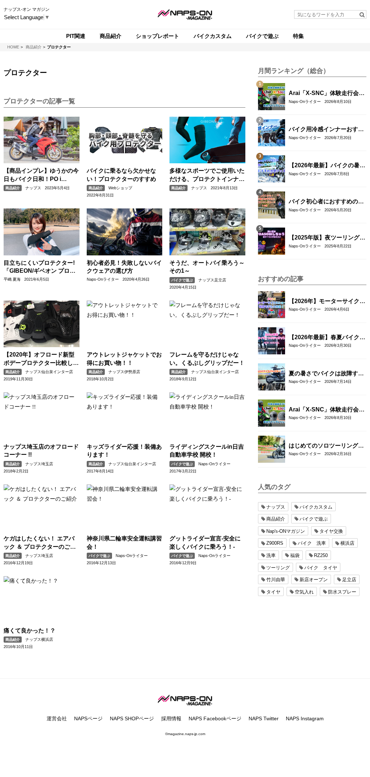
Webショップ (120, 188)
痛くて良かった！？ (30, 630)
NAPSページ (88, 718)
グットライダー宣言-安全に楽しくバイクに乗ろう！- (205, 542)
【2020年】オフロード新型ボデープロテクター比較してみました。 (41, 359)
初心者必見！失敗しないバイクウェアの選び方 (124, 267)
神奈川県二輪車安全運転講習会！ (124, 542)
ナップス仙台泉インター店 (49, 372)
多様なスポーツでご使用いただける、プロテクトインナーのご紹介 (207, 175)
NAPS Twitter (264, 718)
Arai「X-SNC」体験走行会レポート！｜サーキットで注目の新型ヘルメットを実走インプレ (327, 93)
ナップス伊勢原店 (124, 372)
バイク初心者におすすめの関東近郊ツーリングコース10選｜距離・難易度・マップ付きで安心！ (327, 202)
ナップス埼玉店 (39, 464)
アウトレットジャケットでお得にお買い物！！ (124, 358)
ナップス (33, 188)
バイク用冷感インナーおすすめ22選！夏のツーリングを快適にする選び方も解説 (327, 129)
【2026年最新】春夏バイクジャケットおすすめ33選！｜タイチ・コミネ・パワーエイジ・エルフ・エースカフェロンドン (327, 337)
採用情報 (171, 718)
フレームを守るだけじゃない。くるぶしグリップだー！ (207, 358)
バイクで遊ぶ (182, 280)
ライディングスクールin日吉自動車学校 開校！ (206, 451)
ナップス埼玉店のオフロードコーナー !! (41, 451)
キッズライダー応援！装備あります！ (124, 451)
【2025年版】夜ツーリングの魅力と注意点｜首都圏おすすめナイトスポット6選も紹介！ (327, 238)
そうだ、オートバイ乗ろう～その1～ (207, 267)
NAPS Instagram (305, 718)
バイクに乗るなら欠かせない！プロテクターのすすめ (121, 175)
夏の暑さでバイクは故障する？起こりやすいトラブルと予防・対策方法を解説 (326, 373)
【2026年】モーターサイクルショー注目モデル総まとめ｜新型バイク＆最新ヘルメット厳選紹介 (327, 301)
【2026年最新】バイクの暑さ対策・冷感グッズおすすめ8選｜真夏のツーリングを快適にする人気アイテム (327, 165)
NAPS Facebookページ (215, 718)
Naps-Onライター (103, 279)
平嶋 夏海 (12, 279)
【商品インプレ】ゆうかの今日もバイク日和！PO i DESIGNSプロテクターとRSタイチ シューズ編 (41, 175)
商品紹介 (12, 188)
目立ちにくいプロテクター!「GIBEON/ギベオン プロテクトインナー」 (40, 267)
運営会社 (57, 718)
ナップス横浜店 (39, 639)
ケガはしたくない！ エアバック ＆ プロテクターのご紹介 (40, 543)
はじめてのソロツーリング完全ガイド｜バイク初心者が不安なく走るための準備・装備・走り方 (326, 446)
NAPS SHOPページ (132, 718)
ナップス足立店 (212, 280)
